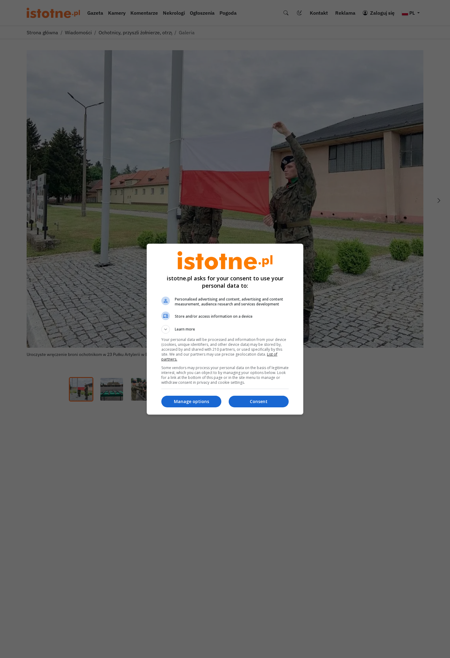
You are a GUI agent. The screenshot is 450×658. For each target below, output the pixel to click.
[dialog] (225, 329)
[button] (225, 329)
